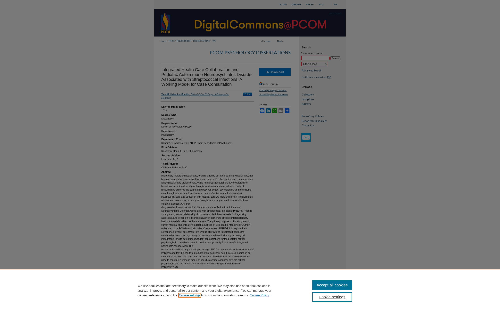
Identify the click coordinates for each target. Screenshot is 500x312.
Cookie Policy (259, 295)
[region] (250, 290)
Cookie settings (189, 295)
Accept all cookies (332, 285)
